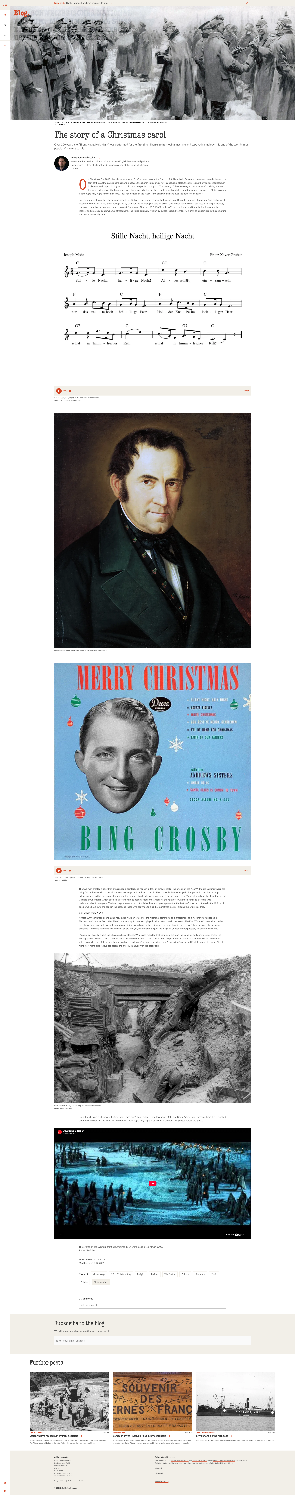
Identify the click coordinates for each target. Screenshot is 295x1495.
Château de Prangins (199, 1460)
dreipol (62, 1481)
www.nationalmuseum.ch (63, 1476)
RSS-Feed (158, 1468)
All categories (101, 1282)
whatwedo (80, 1481)
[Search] (5, 5)
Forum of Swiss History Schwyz (224, 1460)
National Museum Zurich (180, 1460)
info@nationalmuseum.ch (63, 1473)
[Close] (246, 3)
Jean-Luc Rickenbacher (205, 1433)
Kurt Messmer (119, 1433)
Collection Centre (161, 1463)
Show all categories (161, 1481)
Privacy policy (160, 1473)
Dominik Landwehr (37, 1433)
